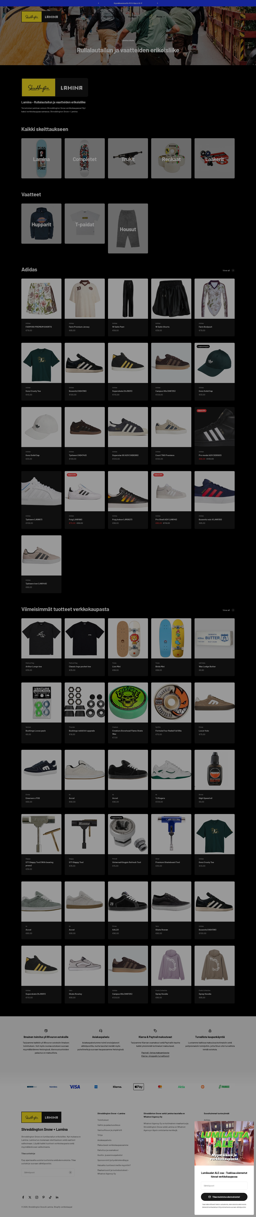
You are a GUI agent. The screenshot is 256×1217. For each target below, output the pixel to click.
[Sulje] (248, 1126)
